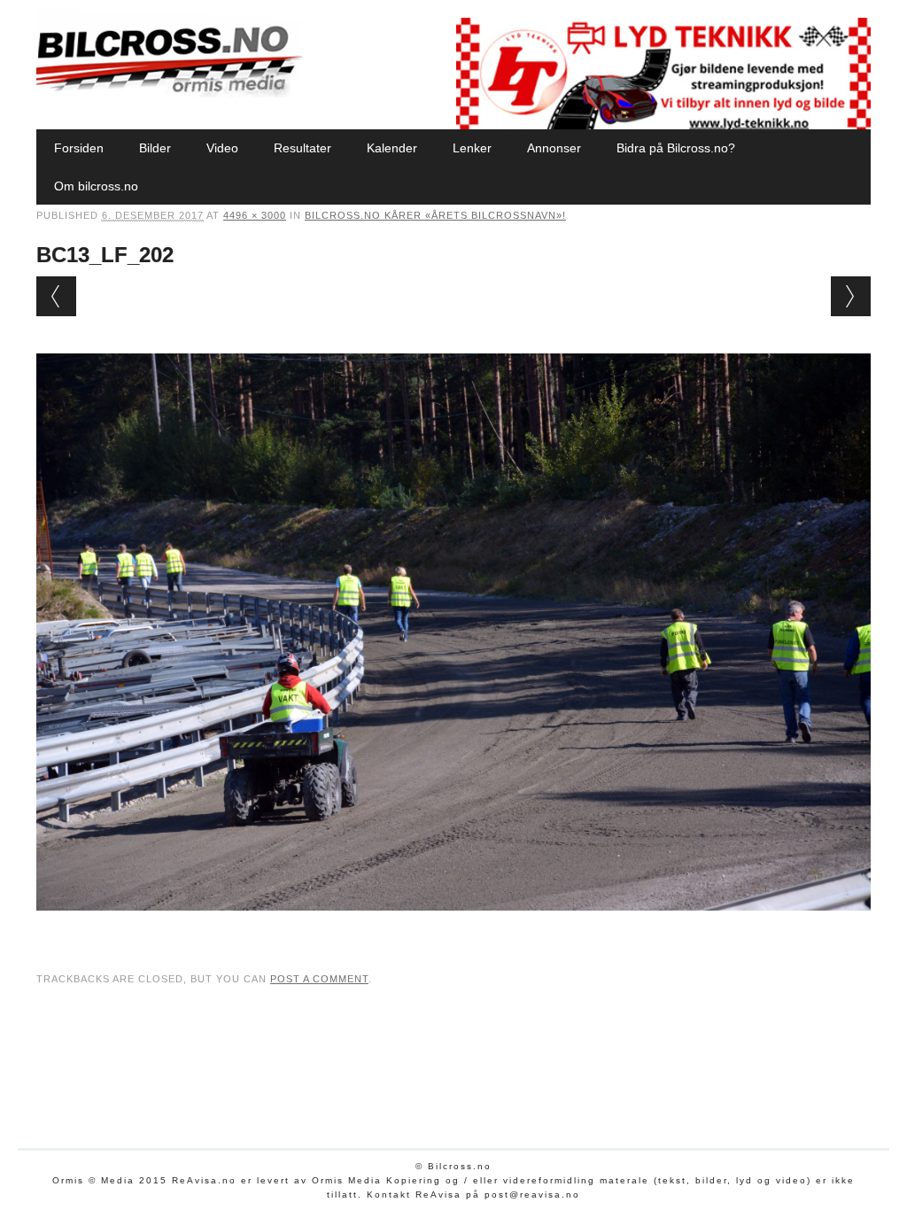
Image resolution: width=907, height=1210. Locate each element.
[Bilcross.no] (169, 93)
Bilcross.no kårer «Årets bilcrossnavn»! (435, 215)
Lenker (472, 148)
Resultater (302, 148)
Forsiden (79, 148)
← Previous (56, 296)
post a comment (319, 978)
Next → (851, 296)
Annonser (554, 148)
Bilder (155, 148)
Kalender (392, 148)
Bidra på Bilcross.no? (675, 148)
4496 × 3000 (254, 215)
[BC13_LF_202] (453, 927)
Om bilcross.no (96, 186)
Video (222, 148)
